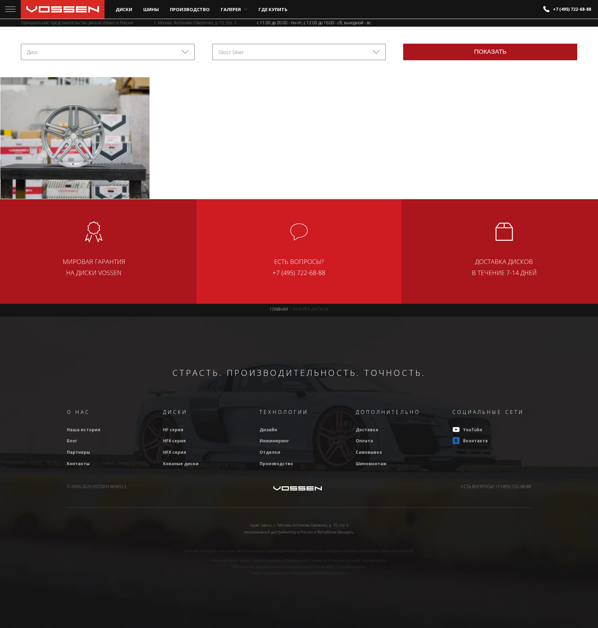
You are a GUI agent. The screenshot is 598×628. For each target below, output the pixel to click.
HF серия (173, 430)
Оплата (364, 441)
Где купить (273, 9)
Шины (151, 9)
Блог (72, 441)
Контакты (78, 464)
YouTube (472, 430)
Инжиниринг (274, 441)
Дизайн (268, 430)
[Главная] (63, 9)
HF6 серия (174, 441)
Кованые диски (181, 464)
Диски (124, 9)
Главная (279, 309)
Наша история (83, 430)
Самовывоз (369, 452)
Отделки (270, 452)
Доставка (367, 430)
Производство (190, 9)
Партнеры (78, 452)
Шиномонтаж (371, 464)
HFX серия (174, 452)
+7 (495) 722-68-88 (572, 9)
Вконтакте (475, 441)
